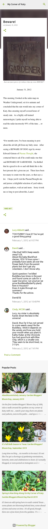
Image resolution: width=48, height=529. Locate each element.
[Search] (44, 4)
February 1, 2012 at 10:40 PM (26, 301)
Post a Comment (12, 355)
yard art (8, 208)
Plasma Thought (26, 153)
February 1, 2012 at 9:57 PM (25, 240)
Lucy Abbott (18, 230)
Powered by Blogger (25, 525)
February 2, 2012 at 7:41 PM (25, 348)
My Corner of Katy (16, 4)
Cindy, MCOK (18, 309)
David (15, 248)
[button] (4, 30)
